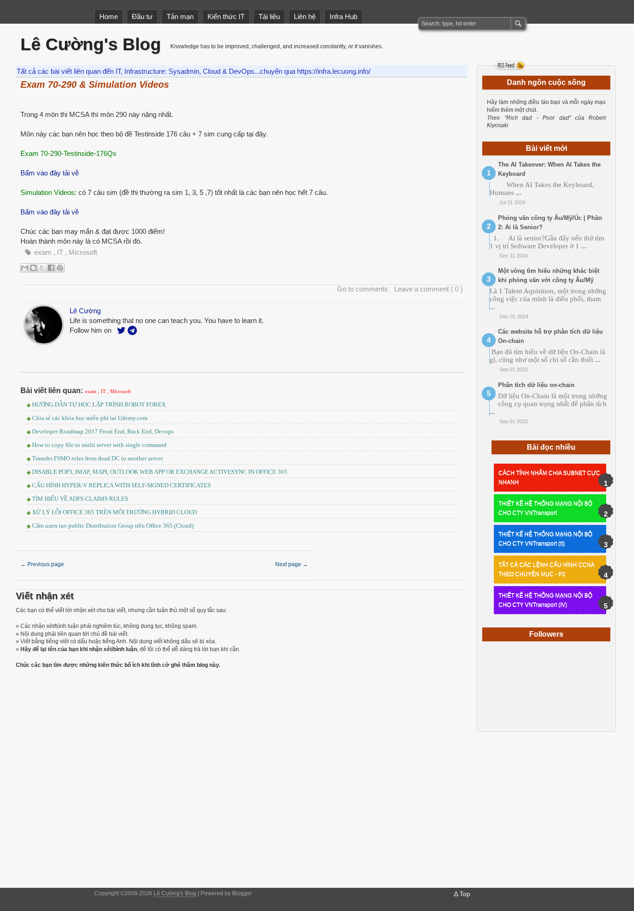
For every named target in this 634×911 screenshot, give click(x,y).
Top (464, 894)
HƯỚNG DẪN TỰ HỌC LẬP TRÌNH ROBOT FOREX (99, 404)
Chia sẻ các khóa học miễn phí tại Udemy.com (90, 417)
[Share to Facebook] (51, 267)
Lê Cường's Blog (90, 44)
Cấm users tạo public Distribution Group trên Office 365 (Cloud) (113, 525)
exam (43, 252)
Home (108, 16)
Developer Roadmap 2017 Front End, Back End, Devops (103, 431)
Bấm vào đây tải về (49, 173)
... (518, 192)
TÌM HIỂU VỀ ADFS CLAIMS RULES (80, 498)
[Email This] (24, 267)
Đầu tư (142, 16)
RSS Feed (510, 65)
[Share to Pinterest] (60, 267)
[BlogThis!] (33, 267)
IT (61, 252)
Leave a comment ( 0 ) (428, 289)
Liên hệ (305, 16)
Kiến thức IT (226, 16)
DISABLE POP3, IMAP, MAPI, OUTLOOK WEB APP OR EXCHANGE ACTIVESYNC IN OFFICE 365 (159, 471)
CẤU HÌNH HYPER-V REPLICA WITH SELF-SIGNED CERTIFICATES (121, 485)
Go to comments (362, 289)
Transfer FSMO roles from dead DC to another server (97, 458)
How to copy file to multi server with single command (99, 444)
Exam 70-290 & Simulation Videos (94, 84)
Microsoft (83, 252)
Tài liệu (269, 16)
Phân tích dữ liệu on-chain (536, 384)
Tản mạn (180, 16)
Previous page (42, 564)
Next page (291, 564)
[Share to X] (42, 267)
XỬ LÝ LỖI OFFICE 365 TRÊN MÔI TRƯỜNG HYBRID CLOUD (114, 512)
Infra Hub (343, 16)
